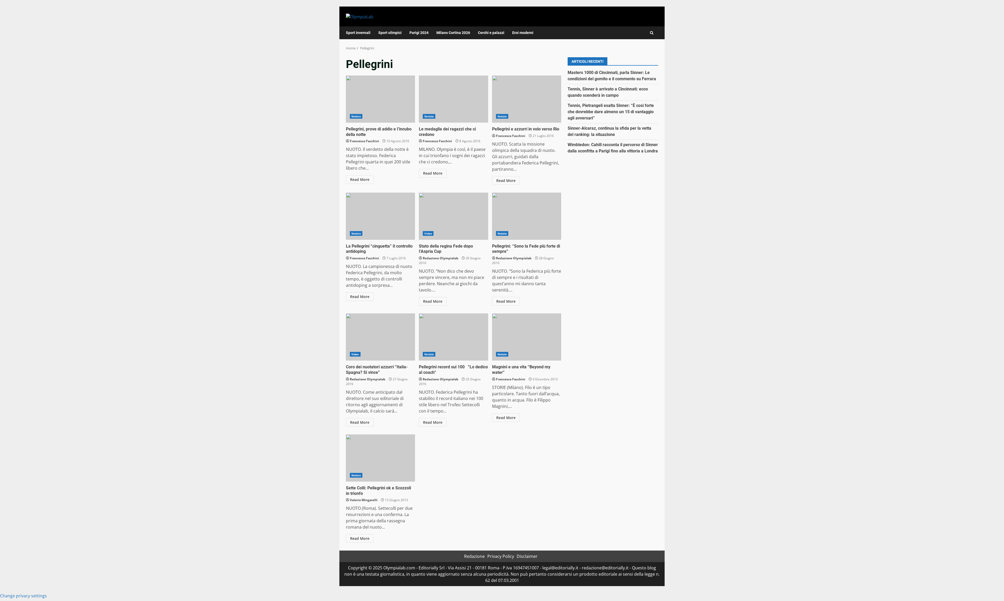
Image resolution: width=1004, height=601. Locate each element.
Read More (359, 179)
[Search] (651, 33)
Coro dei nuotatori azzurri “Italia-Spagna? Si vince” (380, 336)
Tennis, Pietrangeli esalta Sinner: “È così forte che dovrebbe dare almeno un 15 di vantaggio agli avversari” (611, 112)
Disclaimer (527, 556)
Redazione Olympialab (440, 258)
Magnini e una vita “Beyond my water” (526, 336)
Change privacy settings (23, 596)
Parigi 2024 (419, 33)
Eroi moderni (522, 33)
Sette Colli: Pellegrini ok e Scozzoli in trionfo (380, 458)
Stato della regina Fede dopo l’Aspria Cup (453, 216)
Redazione (474, 556)
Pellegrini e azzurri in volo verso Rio (526, 99)
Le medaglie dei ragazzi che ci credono (453, 99)
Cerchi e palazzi (491, 33)
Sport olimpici (390, 33)
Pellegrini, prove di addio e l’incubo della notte (380, 99)
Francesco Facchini (364, 141)
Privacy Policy (500, 556)
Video (428, 233)
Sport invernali (358, 33)
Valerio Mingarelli (364, 500)
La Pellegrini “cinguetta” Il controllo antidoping (380, 216)
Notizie (356, 116)
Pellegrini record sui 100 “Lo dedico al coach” (453, 336)
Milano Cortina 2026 (453, 33)
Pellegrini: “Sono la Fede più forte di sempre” (526, 216)
